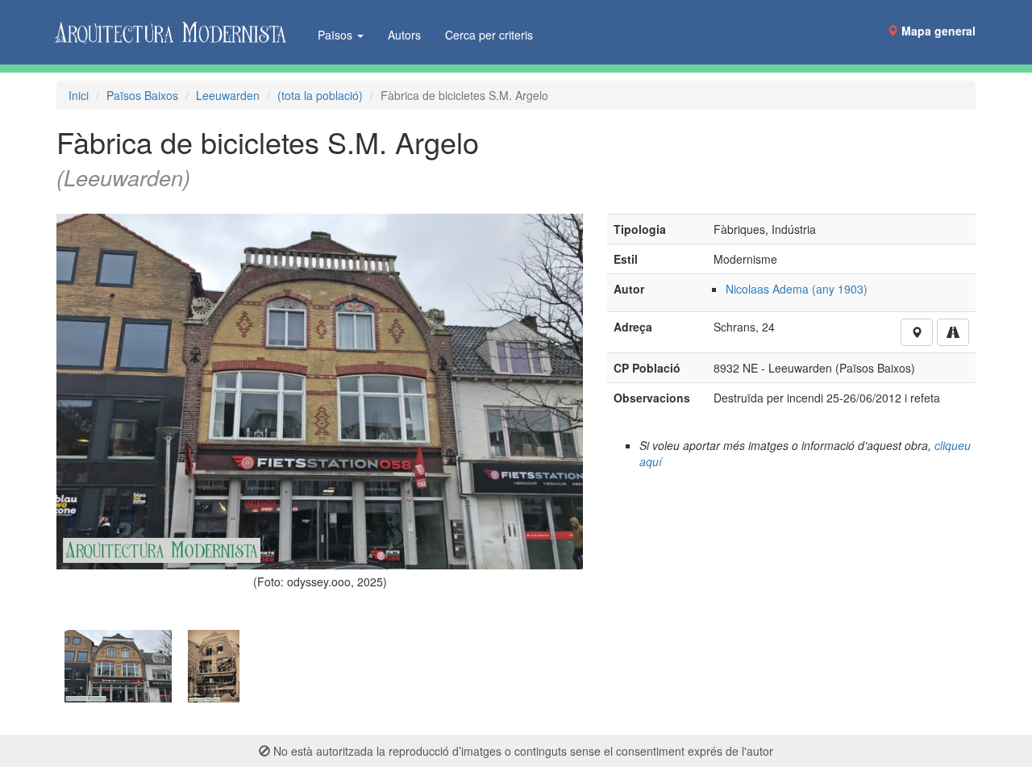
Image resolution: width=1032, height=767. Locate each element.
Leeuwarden (228, 95)
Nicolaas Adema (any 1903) (797, 289)
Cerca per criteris (489, 35)
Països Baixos (142, 95)
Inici (79, 95)
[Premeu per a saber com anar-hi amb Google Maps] (953, 332)
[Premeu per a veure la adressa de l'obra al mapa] (917, 332)
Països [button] (337, 35)
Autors (404, 35)
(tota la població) (320, 95)
